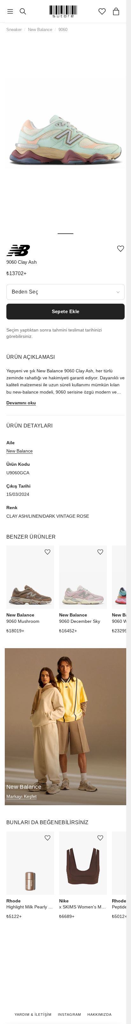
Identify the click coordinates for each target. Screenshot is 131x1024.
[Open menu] (10, 11)
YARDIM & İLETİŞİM (33, 1014)
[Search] (23, 11)
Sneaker (14, 29)
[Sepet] (116, 11)
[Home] (63, 11)
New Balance (40, 29)
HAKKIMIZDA (99, 1014)
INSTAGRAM (69, 1014)
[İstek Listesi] (102, 11)
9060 (63, 29)
